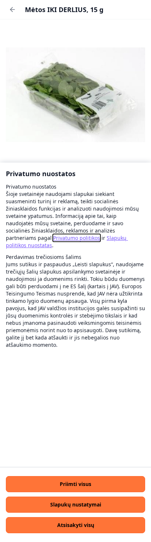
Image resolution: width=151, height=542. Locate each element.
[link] (76, 237)
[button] (75, 484)
